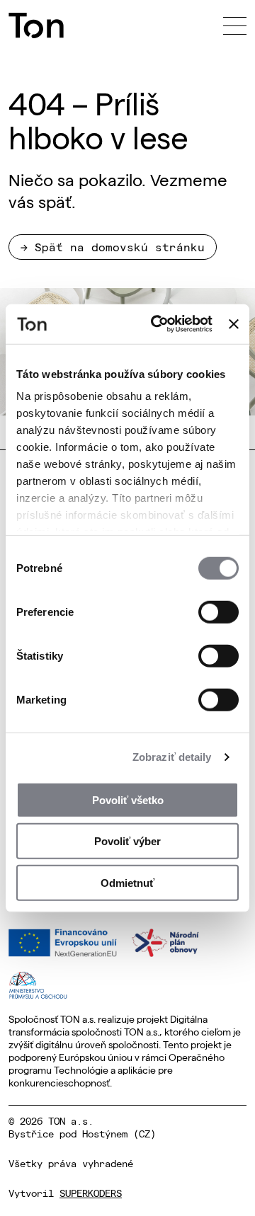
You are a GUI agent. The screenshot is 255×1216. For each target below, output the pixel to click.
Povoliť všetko (128, 799)
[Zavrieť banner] (234, 324)
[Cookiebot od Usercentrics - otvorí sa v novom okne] (157, 324)
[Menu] (234, 25)
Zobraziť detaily (172, 757)
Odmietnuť (127, 882)
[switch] (218, 611)
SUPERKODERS (91, 1192)
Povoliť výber (127, 841)
